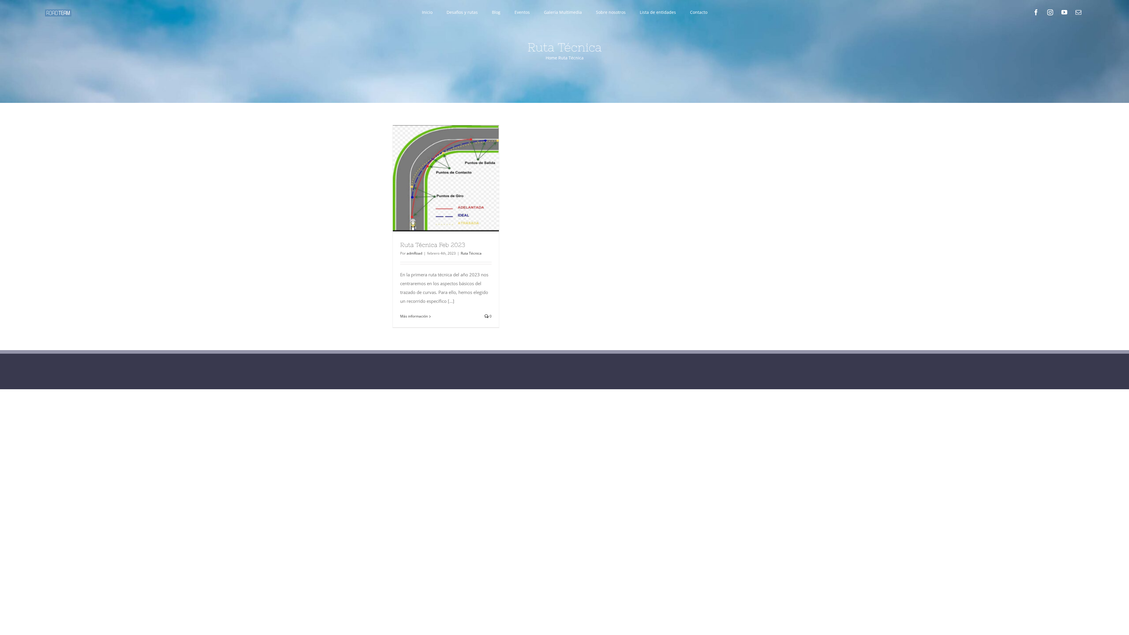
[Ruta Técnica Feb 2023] (446, 178)
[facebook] (1036, 12)
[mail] (1078, 12)
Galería (456, 178)
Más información (414, 316)
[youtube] (1064, 12)
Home (551, 58)
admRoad (414, 253)
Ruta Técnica (471, 253)
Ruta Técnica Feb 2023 (435, 178)
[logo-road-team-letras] (58, 11)
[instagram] (1050, 12)
